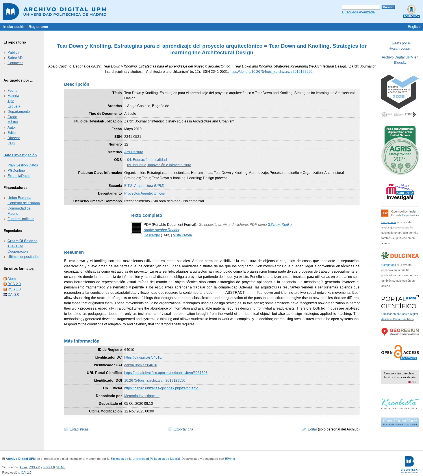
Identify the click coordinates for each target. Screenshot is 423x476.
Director (13, 138)
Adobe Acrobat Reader (161, 230)
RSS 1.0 (14, 289)
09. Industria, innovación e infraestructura (159, 165)
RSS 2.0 (14, 284)
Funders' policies (20, 219)
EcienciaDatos (18, 176)
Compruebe (388, 222)
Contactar (15, 63)
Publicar (13, 52)
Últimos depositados (23, 257)
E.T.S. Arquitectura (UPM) (144, 186)
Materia (13, 96)
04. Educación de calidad (147, 160)
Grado (12, 117)
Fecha (12, 90)
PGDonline (16, 170)
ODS (11, 143)
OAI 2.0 (13, 294)
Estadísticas (79, 429)
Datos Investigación (20, 155)
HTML (61, 467)
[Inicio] (211, 11)
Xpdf (285, 224)
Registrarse (38, 27)
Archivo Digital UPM (21, 458)
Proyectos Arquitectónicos (144, 193)
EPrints (230, 458)
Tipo (10, 101)
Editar (312, 429)
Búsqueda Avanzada (358, 12)
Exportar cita (183, 429)
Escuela (13, 106)
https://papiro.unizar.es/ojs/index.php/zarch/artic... (162, 388)
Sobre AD (15, 58)
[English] (414, 27)
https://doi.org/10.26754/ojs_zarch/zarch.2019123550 (271, 71)
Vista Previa (182, 235)
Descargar (152, 235)
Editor (12, 133)
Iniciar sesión (14, 27)
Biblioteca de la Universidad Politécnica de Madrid (145, 458)
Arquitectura (133, 152)
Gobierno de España (23, 203)
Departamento (18, 111)
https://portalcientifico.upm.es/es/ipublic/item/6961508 (166, 373)
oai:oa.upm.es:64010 (140, 365)
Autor (11, 127)
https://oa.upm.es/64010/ (143, 357)
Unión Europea (19, 198)
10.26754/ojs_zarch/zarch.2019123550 (154, 380)
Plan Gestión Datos (22, 165)
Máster (12, 122)
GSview (274, 224)
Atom (11, 279)
